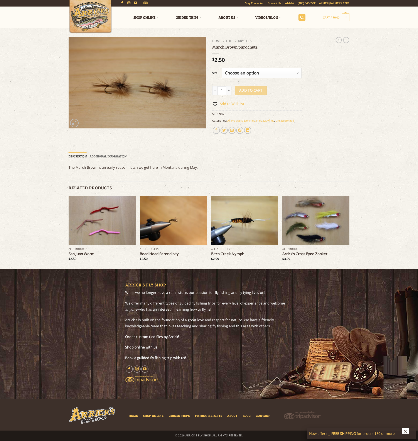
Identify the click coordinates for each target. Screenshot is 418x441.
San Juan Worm (81, 253)
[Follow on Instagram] (128, 3)
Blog (247, 415)
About (232, 415)
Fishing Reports (208, 415)
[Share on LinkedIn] (247, 130)
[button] (301, 17)
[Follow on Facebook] (122, 3)
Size (214, 73)
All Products (235, 121)
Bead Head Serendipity (159, 253)
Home (216, 41)
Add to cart (251, 90)
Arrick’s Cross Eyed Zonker (304, 253)
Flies (229, 41)
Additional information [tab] (108, 156)
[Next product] (339, 40)
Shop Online (144, 17)
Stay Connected (254, 3)
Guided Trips (187, 17)
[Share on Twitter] (224, 130)
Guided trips (179, 415)
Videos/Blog (266, 17)
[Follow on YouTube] (135, 3)
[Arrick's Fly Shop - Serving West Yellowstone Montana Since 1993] (90, 17)
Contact (263, 415)
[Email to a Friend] (232, 130)
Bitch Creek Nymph (227, 253)
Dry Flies (245, 41)
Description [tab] (78, 156)
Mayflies (268, 121)
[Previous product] (346, 40)
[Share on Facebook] (216, 130)
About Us (227, 17)
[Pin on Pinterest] (239, 130)
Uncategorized (284, 121)
